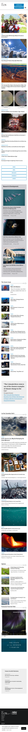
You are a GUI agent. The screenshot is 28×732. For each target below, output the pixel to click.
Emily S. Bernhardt (12, 503)
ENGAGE (2, 717)
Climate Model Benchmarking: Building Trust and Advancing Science (13, 142)
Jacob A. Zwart (21, 572)
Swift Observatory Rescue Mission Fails (12, 237)
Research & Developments (10, 186)
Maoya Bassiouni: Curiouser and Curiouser (17, 308)
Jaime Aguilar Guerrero (22, 477)
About (3, 715)
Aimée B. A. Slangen (17, 602)
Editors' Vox (3, 139)
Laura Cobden (12, 556)
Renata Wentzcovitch (6, 556)
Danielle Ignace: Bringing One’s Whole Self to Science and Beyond (18, 340)
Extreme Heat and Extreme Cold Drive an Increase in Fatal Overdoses (13, 135)
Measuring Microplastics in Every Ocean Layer (10, 528)
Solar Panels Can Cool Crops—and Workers (12, 675)
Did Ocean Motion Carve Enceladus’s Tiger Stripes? (12, 111)
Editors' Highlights (7, 680)
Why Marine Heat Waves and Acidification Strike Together (13, 146)
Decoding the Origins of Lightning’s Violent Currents (12, 160)
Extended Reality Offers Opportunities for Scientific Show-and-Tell (13, 475)
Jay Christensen (20, 570)
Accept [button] (23, 728)
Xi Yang (7, 504)
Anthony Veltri (14, 590)
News (2, 34)
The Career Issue (6, 282)
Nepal (14, 170)
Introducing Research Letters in (13, 689)
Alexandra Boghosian (12, 477)
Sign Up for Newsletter (19, 7)
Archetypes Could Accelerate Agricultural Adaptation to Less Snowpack (16, 578)
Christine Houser (19, 556)
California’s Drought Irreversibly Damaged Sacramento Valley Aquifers (14, 151)
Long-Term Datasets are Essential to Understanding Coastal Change (13, 682)
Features (11, 354)
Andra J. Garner (14, 600)
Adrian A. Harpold (19, 584)
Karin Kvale (16, 530)
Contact (2, 720)
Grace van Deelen (7, 273)
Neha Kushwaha (5, 449)
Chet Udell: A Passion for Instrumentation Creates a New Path (17, 364)
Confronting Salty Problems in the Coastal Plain (11, 501)
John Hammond (14, 570)
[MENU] (25, 8)
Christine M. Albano (17, 583)
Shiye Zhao (4, 530)
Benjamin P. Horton (13, 603)
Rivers (14, 167)
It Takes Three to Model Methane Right (9, 156)
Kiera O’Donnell (5, 503)
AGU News (11, 285)
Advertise (3, 723)
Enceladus (14, 172)
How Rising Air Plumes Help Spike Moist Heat (11, 60)
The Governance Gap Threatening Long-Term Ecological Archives (17, 588)
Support (19, 4)
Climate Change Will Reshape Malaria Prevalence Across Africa (12, 36)
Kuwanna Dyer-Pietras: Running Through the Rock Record (17, 316)
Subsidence (14, 175)
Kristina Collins (5, 477)
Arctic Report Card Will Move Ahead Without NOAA (13, 266)
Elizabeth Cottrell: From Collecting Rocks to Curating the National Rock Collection (17, 357)
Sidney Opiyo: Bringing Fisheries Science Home (17, 300)
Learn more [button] (8, 729)
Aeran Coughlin (18, 503)
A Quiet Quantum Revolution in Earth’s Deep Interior (12, 554)
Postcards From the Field (8, 606)
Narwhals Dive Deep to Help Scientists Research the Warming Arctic (12, 208)
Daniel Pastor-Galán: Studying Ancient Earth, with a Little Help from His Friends (18, 349)
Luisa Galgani (9, 530)
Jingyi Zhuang (9, 557)
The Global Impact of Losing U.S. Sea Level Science (17, 598)
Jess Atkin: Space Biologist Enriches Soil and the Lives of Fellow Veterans (17, 332)
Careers (14, 178)
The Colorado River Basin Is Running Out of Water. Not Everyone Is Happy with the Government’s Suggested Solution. (13, 86)
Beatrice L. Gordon (15, 581)
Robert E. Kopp (20, 600)
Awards (2, 718)
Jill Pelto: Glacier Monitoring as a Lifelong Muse (17, 324)
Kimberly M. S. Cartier (8, 244)
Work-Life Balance (15, 287)
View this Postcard (5, 633)
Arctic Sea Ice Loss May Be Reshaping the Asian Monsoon (12, 439)
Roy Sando (15, 572)
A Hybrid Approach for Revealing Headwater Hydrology (17, 568)
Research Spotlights (4, 59)
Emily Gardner (6, 215)
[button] (25, 612)
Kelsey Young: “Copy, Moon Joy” (17, 371)
